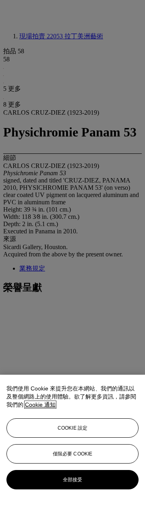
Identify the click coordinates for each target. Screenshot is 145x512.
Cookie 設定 (72, 428)
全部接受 (72, 480)
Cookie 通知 (40, 404)
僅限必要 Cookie (72, 454)
